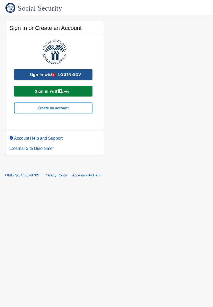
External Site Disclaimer (31, 148)
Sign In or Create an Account (45, 28)
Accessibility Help (86, 175)
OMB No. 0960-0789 (22, 175)
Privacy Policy (55, 175)
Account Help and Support (38, 138)
